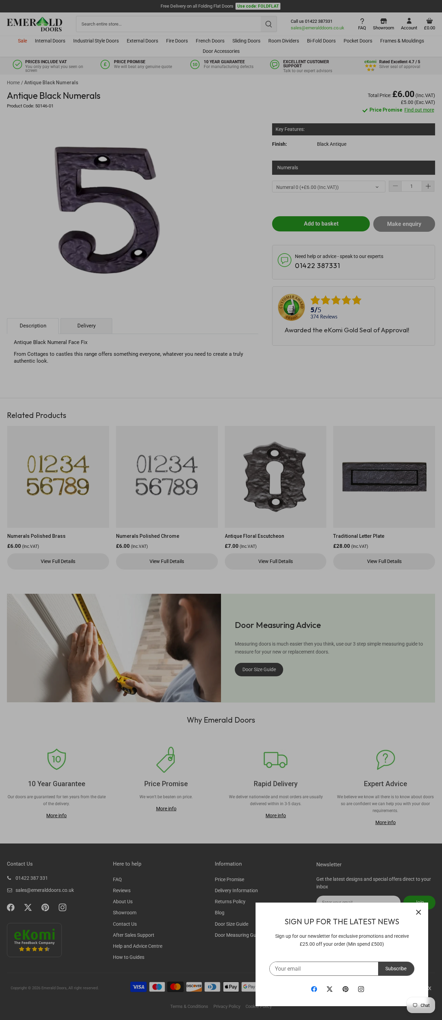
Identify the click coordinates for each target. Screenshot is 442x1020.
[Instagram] (361, 988)
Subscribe (395, 968)
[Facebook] (314, 988)
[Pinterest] (345, 988)
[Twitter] (330, 988)
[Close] (418, 912)
